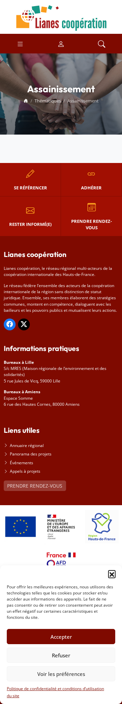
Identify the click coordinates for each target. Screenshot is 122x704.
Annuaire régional (27, 445)
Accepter (61, 636)
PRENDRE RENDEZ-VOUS (34, 486)
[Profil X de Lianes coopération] (24, 324)
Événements (21, 463)
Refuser (61, 655)
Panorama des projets (31, 454)
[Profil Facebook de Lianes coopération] (10, 324)
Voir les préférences (61, 674)
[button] (111, 573)
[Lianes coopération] (61, 16)
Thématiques (48, 101)
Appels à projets (25, 471)
